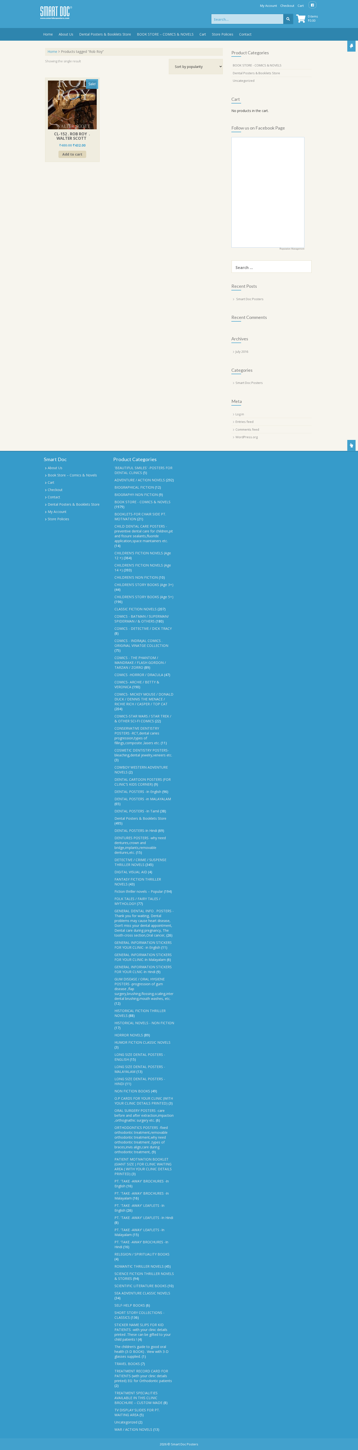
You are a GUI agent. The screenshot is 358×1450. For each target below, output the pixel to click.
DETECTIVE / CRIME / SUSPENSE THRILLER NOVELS (140, 862)
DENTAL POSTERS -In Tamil (136, 811)
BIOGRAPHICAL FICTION (134, 487)
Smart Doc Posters (250, 299)
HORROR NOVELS (128, 1035)
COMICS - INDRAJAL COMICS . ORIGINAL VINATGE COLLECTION (141, 643)
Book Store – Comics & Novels (72, 475)
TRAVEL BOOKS (127, 1363)
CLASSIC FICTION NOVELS (135, 609)
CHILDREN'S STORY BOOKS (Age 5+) (143, 597)
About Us (66, 34)
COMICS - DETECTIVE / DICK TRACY (143, 628)
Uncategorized (243, 80)
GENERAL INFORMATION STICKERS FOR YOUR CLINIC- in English (143, 945)
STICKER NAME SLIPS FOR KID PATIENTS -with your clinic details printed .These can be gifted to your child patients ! (142, 1332)
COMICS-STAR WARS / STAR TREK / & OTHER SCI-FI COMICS (142, 718)
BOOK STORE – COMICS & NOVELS (165, 34)
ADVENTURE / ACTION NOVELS (139, 480)
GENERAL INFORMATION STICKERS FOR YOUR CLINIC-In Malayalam (143, 957)
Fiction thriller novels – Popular (138, 891)
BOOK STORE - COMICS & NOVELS (257, 65)
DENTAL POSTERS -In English (137, 791)
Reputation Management (292, 249)
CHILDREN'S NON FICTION (136, 577)
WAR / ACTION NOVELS (133, 1429)
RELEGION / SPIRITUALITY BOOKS (142, 1254)
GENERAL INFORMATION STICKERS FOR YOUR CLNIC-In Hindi (143, 969)
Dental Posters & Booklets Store (105, 34)
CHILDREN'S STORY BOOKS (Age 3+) (143, 584)
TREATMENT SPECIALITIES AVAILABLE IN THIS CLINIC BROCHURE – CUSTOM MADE (138, 1398)
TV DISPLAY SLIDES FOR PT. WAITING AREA (137, 1412)
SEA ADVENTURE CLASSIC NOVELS (142, 1293)
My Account (268, 5)
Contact (245, 34)
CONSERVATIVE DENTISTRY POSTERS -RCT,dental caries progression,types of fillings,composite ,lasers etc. (137, 735)
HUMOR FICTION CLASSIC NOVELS (142, 1042)
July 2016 (242, 351)
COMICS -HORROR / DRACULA (138, 674)
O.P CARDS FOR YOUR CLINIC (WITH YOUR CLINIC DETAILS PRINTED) (143, 1101)
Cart (301, 5)
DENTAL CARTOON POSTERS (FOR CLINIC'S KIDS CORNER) (142, 782)
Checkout (287, 5)
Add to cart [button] (72, 154)
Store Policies (222, 34)
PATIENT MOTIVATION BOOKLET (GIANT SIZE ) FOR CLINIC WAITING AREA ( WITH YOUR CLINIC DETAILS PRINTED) (143, 1166)
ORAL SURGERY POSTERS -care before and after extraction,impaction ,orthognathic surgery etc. (144, 1115)
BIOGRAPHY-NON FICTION (136, 494)
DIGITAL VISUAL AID (130, 872)
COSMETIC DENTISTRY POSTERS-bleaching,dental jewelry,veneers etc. (143, 752)
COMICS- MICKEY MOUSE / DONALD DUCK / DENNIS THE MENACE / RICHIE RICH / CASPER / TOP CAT (143, 699)
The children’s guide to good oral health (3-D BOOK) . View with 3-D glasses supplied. (141, 1351)
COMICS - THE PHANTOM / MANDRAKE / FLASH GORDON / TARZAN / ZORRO (140, 662)
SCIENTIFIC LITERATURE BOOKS (140, 1285)
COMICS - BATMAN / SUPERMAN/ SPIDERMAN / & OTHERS (141, 618)
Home (48, 34)
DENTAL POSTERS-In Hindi (135, 830)
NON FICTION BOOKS (132, 1091)
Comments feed (247, 429)
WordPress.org (247, 437)
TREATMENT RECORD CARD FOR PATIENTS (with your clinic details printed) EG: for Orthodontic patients (143, 1376)
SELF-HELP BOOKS (129, 1305)
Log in (240, 414)
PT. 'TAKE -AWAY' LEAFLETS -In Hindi (143, 1217)
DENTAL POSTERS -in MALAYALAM (142, 799)
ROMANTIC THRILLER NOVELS (139, 1266)
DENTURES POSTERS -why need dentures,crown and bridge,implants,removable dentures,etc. (140, 845)
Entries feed (245, 421)
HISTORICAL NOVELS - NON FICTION (144, 1023)
